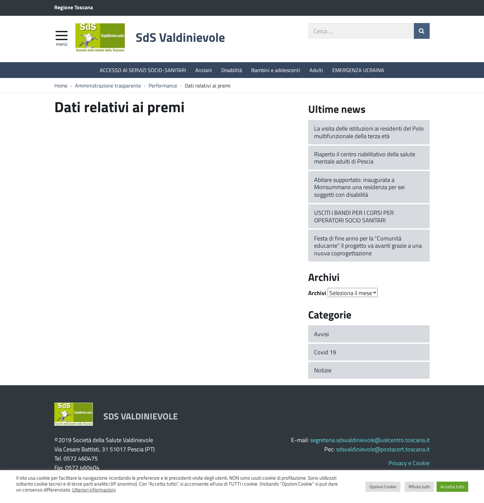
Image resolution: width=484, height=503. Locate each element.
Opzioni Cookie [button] (382, 487)
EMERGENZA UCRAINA (358, 70)
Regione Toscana (73, 7)
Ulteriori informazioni (94, 489)
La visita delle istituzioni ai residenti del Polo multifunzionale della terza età (369, 132)
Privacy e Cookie (409, 463)
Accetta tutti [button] (452, 487)
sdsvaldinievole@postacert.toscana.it (383, 449)
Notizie (323, 370)
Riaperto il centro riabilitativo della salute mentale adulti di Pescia (364, 157)
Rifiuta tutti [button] (419, 487)
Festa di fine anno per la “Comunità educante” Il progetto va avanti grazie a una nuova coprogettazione (368, 245)
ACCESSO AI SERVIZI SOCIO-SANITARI (143, 70)
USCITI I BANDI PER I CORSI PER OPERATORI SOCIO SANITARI (354, 216)
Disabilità (231, 70)
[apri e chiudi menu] (61, 34)
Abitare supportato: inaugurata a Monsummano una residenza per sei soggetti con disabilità (359, 187)
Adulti (316, 70)
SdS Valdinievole (180, 37)
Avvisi (321, 334)
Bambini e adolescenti (275, 70)
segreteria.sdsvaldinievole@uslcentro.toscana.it (370, 440)
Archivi (317, 293)
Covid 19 (325, 352)
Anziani (203, 70)
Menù (61, 43)
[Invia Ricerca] (422, 31)
